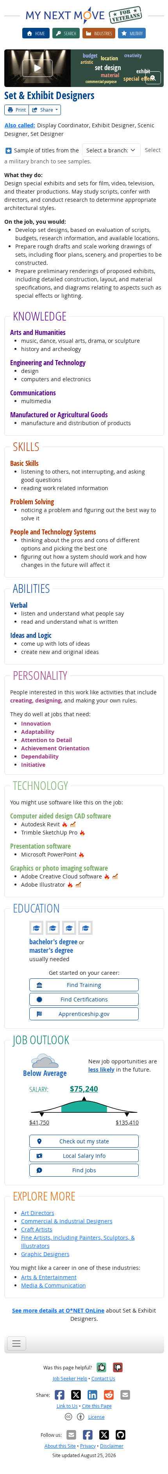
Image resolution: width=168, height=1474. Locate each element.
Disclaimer (111, 1446)
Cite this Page (97, 1406)
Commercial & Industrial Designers (67, 1221)
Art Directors (37, 1213)
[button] (64, 824)
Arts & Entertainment (49, 1277)
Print (20, 110)
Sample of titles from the (46, 150)
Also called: (20, 125)
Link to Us (67, 1406)
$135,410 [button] (127, 1122)
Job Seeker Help (70, 1378)
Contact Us (103, 1378)
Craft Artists (36, 1229)
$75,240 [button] (84, 1089)
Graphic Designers (45, 1254)
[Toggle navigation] (16, 1343)
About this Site (60, 1446)
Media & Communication (53, 1285)
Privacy (88, 1446)
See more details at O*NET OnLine (58, 1310)
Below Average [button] (45, 1073)
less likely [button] (101, 1069)
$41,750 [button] (39, 1122)
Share (46, 110)
